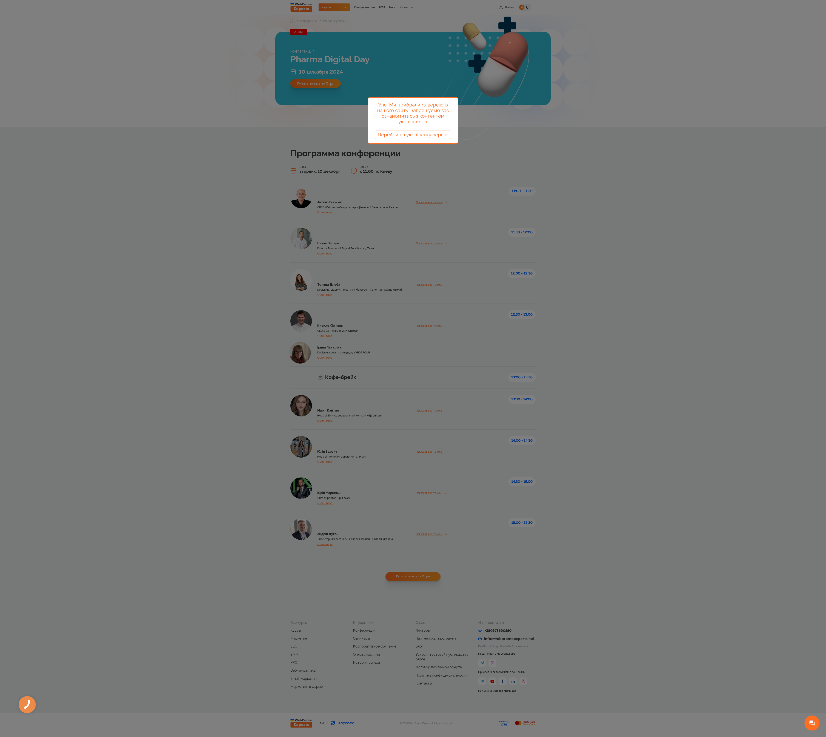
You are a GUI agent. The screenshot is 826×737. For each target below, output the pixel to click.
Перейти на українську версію (413, 134)
